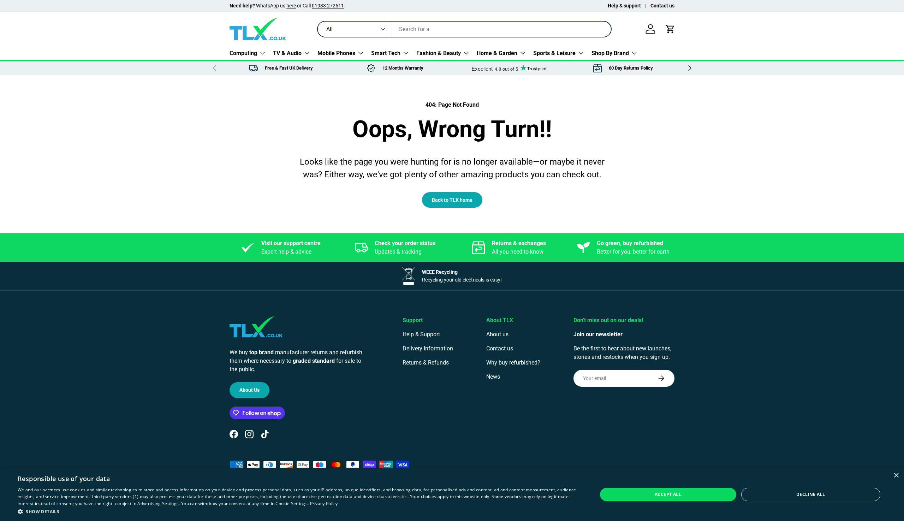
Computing (243, 52)
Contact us (662, 6)
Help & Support (421, 334)
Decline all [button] (810, 494)
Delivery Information (428, 348)
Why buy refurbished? (513, 362)
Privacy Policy (324, 504)
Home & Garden (497, 52)
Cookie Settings (291, 504)
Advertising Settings (158, 504)
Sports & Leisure (554, 52)
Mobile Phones (336, 52)
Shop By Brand (610, 52)
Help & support (624, 6)
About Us (249, 390)
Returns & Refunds (426, 362)
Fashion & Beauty (438, 52)
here (291, 6)
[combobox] (464, 29)
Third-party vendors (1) (115, 496)
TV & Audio (287, 52)
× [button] (896, 475)
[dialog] (452, 494)
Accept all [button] (668, 494)
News (493, 376)
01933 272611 (328, 6)
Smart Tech (385, 52)
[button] (670, 29)
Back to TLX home (452, 200)
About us (497, 334)
